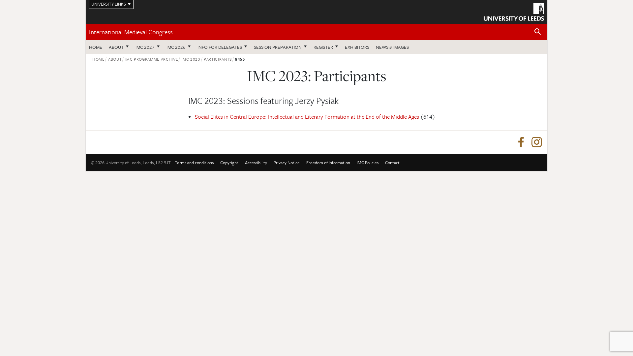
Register (323, 47)
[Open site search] (537, 32)
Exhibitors (357, 47)
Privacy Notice (287, 162)
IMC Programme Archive (151, 59)
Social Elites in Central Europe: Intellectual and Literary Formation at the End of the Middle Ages (307, 116)
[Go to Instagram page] (536, 142)
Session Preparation (278, 47)
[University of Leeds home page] (514, 11)
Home (95, 47)
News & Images (392, 47)
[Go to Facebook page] (521, 142)
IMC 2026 (176, 47)
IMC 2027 (145, 47)
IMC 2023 (191, 59)
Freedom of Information (328, 162)
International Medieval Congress (131, 31)
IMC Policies (367, 162)
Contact (392, 162)
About (116, 47)
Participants (218, 59)
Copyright (229, 162)
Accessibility (256, 162)
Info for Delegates (219, 47)
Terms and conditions (194, 162)
